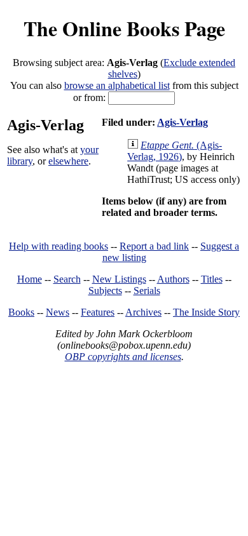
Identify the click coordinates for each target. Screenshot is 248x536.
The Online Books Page (124, 28)
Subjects (105, 290)
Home (29, 279)
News (57, 312)
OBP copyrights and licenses (123, 356)
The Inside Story (206, 312)
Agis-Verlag (182, 122)
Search (67, 279)
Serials (147, 290)
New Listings (119, 279)
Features (97, 312)
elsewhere (68, 161)
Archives (143, 312)
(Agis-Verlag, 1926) (174, 151)
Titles (212, 279)
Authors (173, 279)
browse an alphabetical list (117, 85)
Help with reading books (58, 246)
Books (21, 312)
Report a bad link (154, 246)
